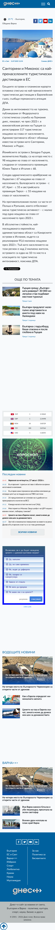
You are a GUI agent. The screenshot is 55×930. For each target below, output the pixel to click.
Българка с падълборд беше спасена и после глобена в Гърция (35, 329)
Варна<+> (12, 858)
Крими (10, 873)
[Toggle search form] (48, 4)
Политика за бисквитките (39, 856)
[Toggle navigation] (42, 4)
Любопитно (13, 869)
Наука (10, 877)
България (12, 851)
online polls (27, 607)
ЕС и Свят (12, 854)
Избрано (11, 862)
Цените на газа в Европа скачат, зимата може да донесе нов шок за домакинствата (36, 712)
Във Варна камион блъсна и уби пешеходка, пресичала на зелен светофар (37, 809)
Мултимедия (14, 880)
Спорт (10, 866)
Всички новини (27, 532)
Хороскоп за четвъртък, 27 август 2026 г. (26, 480)
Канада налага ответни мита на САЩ (24, 504)
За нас (35, 851)
